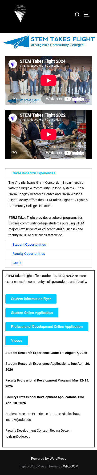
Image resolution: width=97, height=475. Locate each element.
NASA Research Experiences (33, 173)
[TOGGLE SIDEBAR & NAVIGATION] (88, 14)
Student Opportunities (29, 244)
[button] (48, 173)
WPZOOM (70, 466)
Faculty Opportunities (28, 254)
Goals (16, 263)
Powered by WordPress (48, 458)
